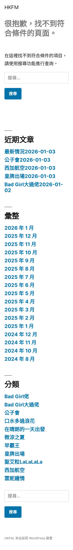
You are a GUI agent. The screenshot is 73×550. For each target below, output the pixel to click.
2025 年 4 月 (19, 302)
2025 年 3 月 (19, 310)
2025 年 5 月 (19, 293)
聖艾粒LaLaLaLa (23, 462)
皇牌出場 (14, 454)
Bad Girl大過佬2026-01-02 (33, 187)
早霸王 (12, 445)
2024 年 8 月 (19, 359)
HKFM (11, 7)
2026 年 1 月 (19, 228)
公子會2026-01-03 (27, 160)
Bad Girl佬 (16, 396)
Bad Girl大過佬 (21, 405)
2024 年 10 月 (21, 351)
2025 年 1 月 (19, 326)
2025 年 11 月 (20, 244)
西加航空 (14, 470)
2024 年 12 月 (20, 334)
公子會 (12, 413)
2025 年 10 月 (20, 252)
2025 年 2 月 (19, 318)
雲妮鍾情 (14, 478)
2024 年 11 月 (20, 342)
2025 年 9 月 (19, 260)
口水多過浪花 (19, 421)
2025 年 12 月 (20, 236)
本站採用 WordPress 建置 (34, 538)
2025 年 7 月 (19, 277)
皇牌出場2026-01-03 (29, 176)
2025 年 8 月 (19, 269)
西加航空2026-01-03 (29, 168)
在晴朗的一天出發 (24, 429)
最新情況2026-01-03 (29, 152)
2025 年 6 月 (19, 285)
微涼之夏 (14, 437)
